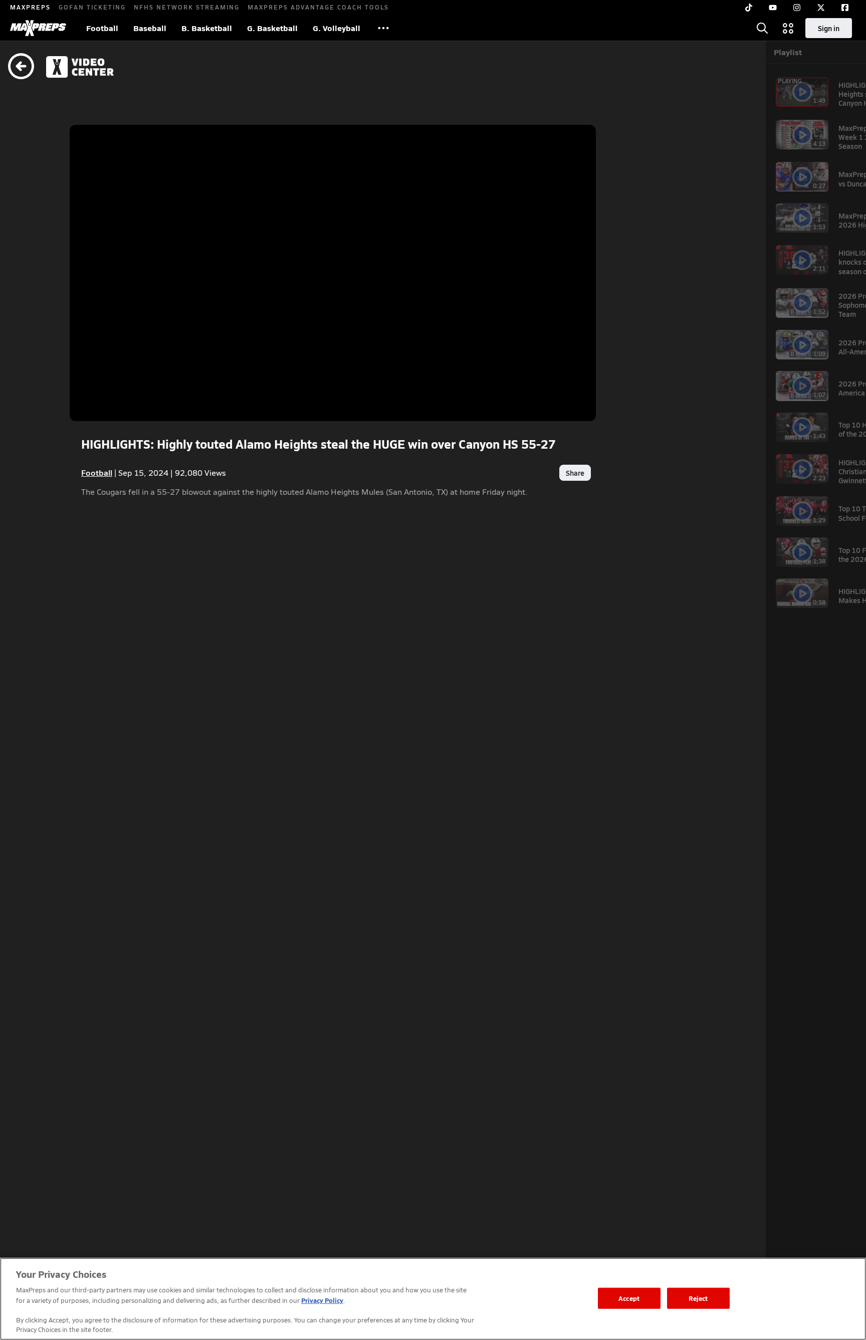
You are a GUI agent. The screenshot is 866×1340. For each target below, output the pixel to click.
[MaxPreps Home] (38, 28)
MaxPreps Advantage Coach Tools (318, 7)
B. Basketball (206, 28)
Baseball (149, 28)
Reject (698, 1298)
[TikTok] (749, 7)
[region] (433, 1299)
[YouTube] (773, 7)
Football (102, 28)
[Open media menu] (788, 28)
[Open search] (762, 28)
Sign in (828, 28)
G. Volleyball (336, 28)
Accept (628, 1298)
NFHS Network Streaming (187, 7)
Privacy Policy (322, 1300)
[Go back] (21, 67)
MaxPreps (30, 7)
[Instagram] (797, 7)
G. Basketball (272, 28)
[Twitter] (821, 7)
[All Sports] (383, 28)
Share (575, 473)
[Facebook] (845, 7)
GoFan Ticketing (92, 7)
